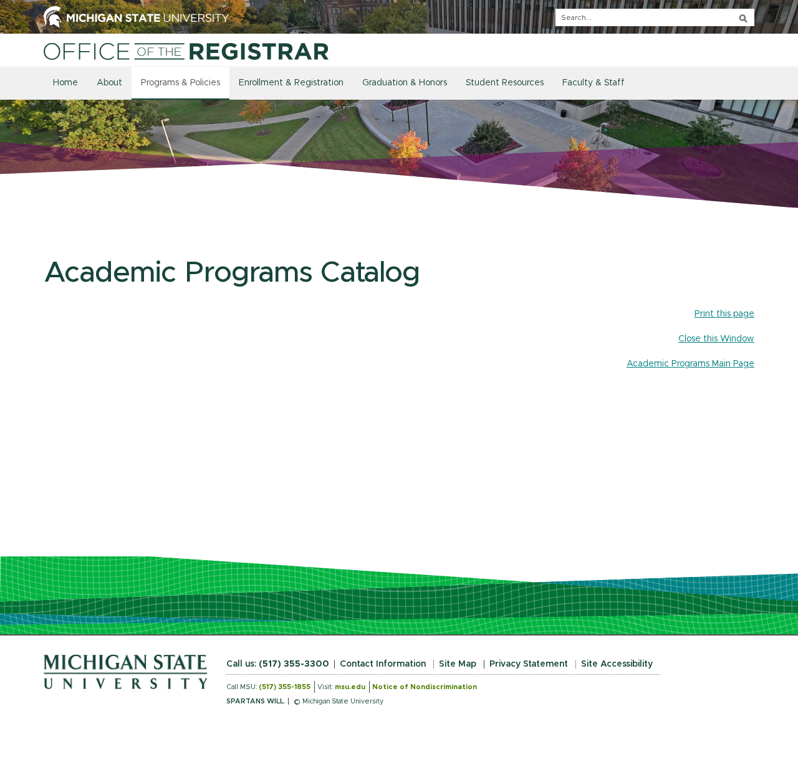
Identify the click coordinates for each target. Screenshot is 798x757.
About (109, 83)
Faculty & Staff (593, 83)
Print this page (724, 314)
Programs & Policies (180, 83)
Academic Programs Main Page (690, 363)
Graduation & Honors (404, 83)
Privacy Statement (528, 664)
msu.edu (350, 686)
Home (65, 83)
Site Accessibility (617, 664)
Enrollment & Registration (291, 83)
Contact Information (383, 664)
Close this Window (716, 339)
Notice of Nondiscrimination (424, 686)
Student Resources (505, 83)
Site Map (457, 664)
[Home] (186, 51)
